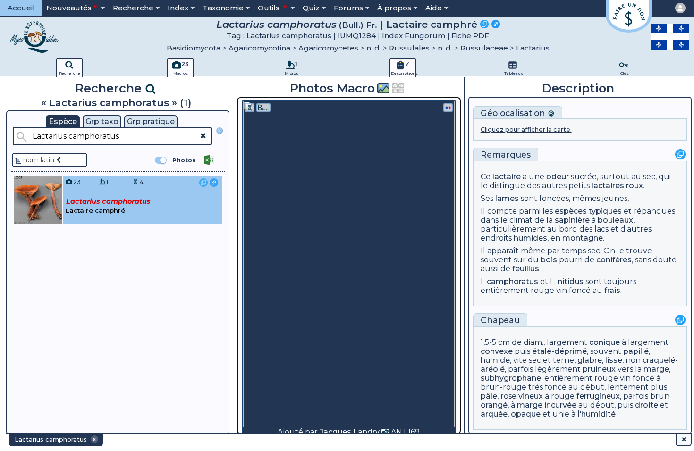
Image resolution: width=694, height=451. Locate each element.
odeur (557, 176)
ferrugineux (598, 396)
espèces (571, 211)
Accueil (21, 7)
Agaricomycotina (259, 47)
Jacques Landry (350, 431)
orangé (494, 405)
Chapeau (500, 320)
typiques (605, 211)
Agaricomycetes (328, 47)
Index (178, 7)
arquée (494, 413)
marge (656, 369)
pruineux (599, 369)
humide (495, 360)
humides (530, 238)
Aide (433, 7)
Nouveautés (69, 7)
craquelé (659, 360)
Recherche (133, 7)
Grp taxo (101, 121)
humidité (598, 413)
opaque (526, 413)
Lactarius (533, 47)
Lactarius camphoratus (276, 24)
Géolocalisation (514, 113)
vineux (530, 396)
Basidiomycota (193, 47)
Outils (269, 7)
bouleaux (615, 220)
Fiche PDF (470, 35)
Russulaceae (484, 47)
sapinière (572, 220)
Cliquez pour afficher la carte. (526, 129)
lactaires (608, 185)
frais (612, 290)
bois (549, 259)
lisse (613, 360)
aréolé (493, 369)
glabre (589, 360)
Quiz (311, 7)
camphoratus (512, 281)
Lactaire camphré (431, 24)
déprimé (570, 351)
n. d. (373, 47)
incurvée (560, 405)
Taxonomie (223, 7)
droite (646, 405)
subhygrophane (511, 378)
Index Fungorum (413, 35)
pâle (489, 396)
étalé (541, 351)
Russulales (409, 47)
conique (604, 342)
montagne (582, 238)
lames (507, 198)
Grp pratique (151, 121)
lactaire (506, 176)
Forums (348, 7)
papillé (636, 351)
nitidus (571, 281)
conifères (614, 259)
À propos (394, 7)
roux (634, 185)
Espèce (63, 121)
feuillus (525, 268)
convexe (497, 351)
